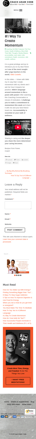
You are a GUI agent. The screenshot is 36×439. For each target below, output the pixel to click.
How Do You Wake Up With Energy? (17, 290)
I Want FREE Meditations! (18, 381)
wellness (12, 59)
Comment (9, 199)
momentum (21, 57)
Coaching (9, 49)
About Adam (26, 404)
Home (6, 402)
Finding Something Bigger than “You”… (18, 292)
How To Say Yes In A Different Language (21, 177)
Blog (32, 402)
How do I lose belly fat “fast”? (14, 318)
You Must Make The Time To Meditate (17, 308)
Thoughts (15, 53)
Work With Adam (13, 404)
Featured (21, 49)
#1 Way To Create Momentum (14, 316)
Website (8, 224)
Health (15, 57)
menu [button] (16, 10)
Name (8, 214)
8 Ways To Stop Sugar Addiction (15, 295)
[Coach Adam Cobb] (18, 3)
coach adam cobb (19, 55)
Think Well (8, 53)
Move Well (24, 51)
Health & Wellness (15, 51)
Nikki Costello (15, 74)
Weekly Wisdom (23, 53)
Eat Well (15, 49)
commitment (8, 57)
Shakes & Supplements (20, 402)
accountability (9, 55)
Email (8, 219)
